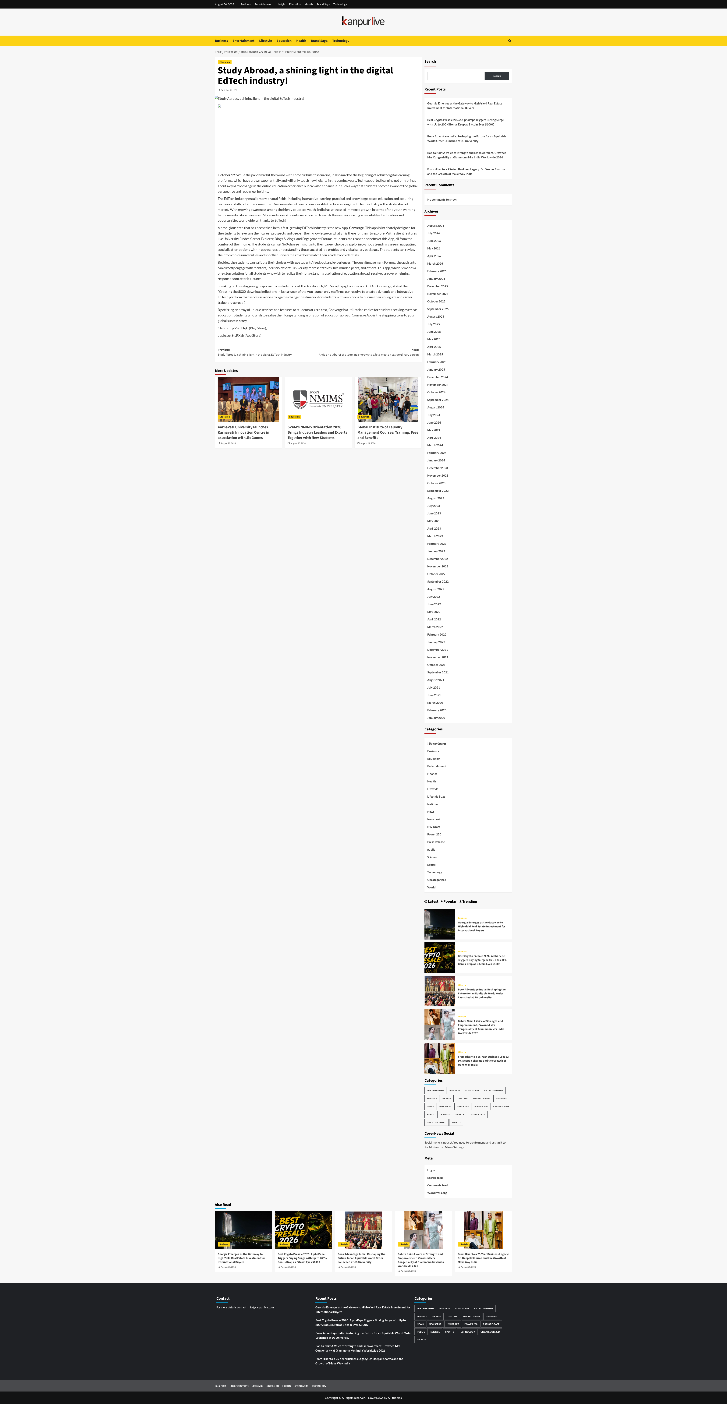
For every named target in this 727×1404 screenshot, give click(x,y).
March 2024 (435, 445)
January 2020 (436, 717)
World (431, 887)
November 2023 (437, 475)
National (432, 804)
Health (309, 4)
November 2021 (437, 657)
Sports (431, 864)
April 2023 (434, 528)
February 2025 (436, 362)
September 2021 (438, 672)
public (431, 849)
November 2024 (437, 384)
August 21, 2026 (367, 443)
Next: (369, 352)
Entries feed (435, 1177)
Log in (431, 1170)
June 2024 (434, 422)
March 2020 (435, 702)
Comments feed (437, 1185)
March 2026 (435, 263)
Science (432, 857)
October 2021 (436, 664)
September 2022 (438, 581)
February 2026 (436, 271)
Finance (432, 773)
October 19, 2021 (230, 90)
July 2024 (433, 415)
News (430, 811)
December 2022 (437, 558)
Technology (340, 4)
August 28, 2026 (228, 443)
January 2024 (436, 460)
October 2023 (436, 483)
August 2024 (435, 407)
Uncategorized (436, 879)
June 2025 (434, 331)
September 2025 (438, 309)
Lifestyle (280, 4)
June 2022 (434, 604)
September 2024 (438, 399)
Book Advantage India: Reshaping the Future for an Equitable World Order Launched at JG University (466, 139)
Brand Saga (323, 4)
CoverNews (375, 1397)
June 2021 (434, 695)
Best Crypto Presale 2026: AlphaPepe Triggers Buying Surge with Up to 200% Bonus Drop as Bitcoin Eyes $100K (465, 122)
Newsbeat (433, 819)
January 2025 (436, 369)
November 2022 (437, 566)
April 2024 (434, 437)
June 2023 (434, 513)
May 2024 (433, 430)
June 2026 (434, 240)
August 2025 (435, 316)
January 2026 (436, 278)
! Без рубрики (436, 743)
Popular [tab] (450, 901)
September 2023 (438, 490)
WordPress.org (437, 1192)
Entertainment (263, 4)
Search (430, 61)
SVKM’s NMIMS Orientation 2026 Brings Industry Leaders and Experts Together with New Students (317, 432)
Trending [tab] (469, 901)
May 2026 (433, 248)
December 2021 (437, 649)
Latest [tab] (432, 901)
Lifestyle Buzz (436, 796)
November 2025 (437, 293)
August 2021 (435, 680)
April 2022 (434, 619)
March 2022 (435, 627)
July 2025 (433, 324)
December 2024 (437, 377)
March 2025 (435, 354)
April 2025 (434, 346)
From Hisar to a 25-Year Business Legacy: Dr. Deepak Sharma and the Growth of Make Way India (466, 171)
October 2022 (436, 574)
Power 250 (434, 834)
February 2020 (436, 710)
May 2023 (433, 521)
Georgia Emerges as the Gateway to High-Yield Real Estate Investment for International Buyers (464, 106)
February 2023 (436, 543)
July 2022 (433, 596)
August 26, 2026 (298, 443)
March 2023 (435, 536)
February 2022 (436, 634)
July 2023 (433, 505)
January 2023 (436, 551)
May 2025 (433, 339)
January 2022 (436, 642)
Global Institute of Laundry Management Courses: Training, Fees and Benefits (387, 432)
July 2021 (433, 687)
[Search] (509, 40)
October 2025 (436, 301)
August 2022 (435, 589)
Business (246, 4)
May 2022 (433, 611)
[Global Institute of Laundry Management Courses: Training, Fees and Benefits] (388, 399)
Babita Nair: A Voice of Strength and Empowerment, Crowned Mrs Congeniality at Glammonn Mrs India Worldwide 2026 (466, 155)
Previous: (255, 352)
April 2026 (434, 256)
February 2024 (436, 452)
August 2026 (435, 225)
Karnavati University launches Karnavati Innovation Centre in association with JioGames (243, 432)
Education (295, 4)
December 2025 (437, 286)
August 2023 (435, 498)
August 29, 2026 (228, 1267)
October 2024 (436, 392)
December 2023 (437, 468)
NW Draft (433, 826)
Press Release (436, 842)
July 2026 (433, 233)
